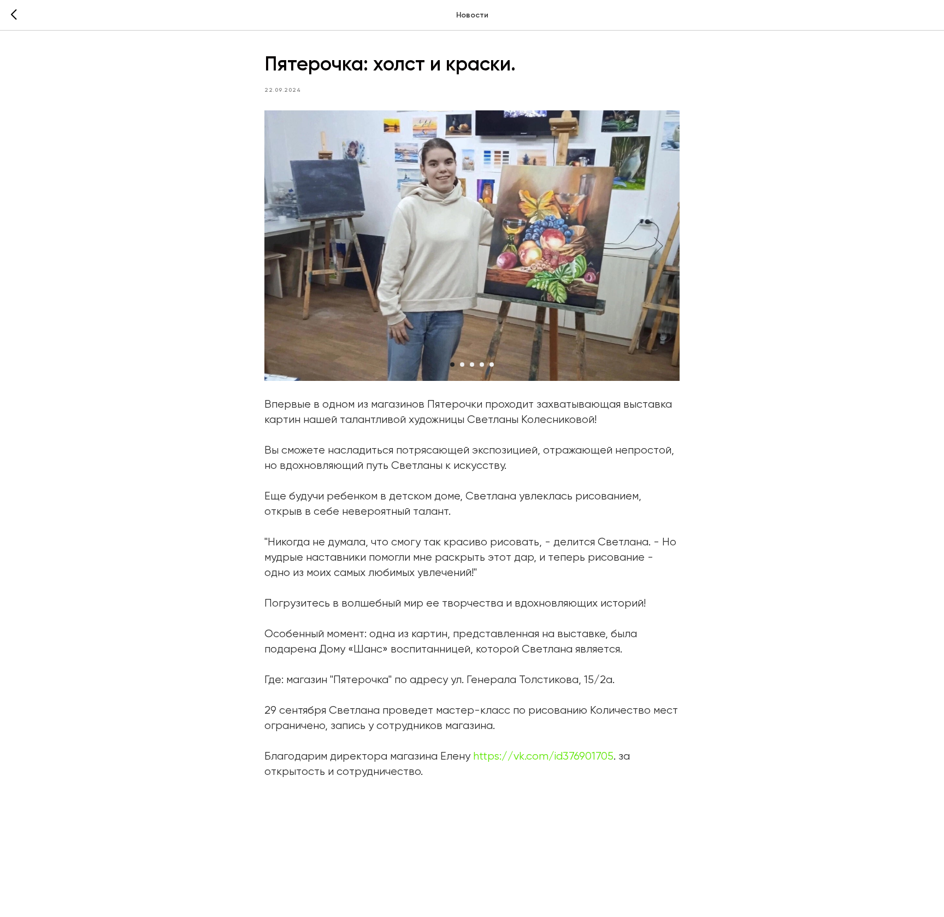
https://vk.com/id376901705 (543, 756)
